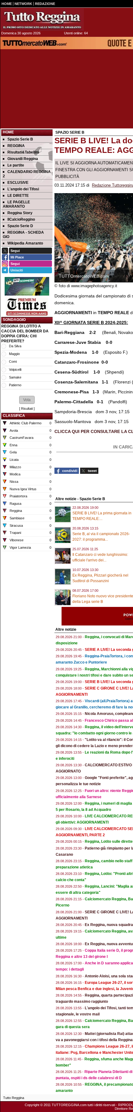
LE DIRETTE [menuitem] (18, 195)
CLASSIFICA (14, 415)
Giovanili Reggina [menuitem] (22, 159)
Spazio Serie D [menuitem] (20, 226)
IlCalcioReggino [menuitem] (21, 219)
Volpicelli (15, 369)
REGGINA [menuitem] (16, 146)
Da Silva (15, 346)
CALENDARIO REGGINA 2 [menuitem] (27, 174)
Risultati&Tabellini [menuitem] (23, 152)
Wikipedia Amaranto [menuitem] (25, 243)
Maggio (14, 354)
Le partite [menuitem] (15, 165)
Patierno (15, 385)
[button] (27, 400)
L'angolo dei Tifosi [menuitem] (23, 189)
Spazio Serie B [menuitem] (20, 139)
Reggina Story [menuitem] (19, 213)
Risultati (27, 408)
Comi (13, 361)
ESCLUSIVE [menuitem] (17, 182)
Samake (15, 377)
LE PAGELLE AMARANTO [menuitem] (16, 204)
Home (8, 132)
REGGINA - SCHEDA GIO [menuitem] (23, 234)
